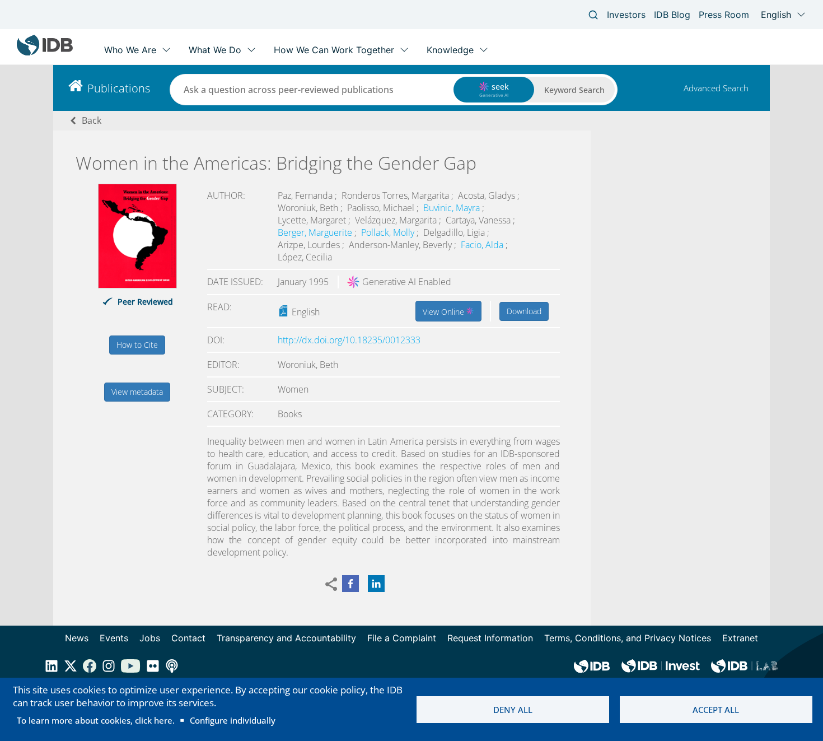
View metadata (137, 391)
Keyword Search (574, 90)
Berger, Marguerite (316, 232)
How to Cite (137, 344)
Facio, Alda (483, 245)
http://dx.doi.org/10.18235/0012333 (349, 340)
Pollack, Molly (389, 232)
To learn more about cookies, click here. (96, 720)
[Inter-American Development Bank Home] (45, 53)
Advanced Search (716, 88)
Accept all (716, 709)
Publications (118, 88)
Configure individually (232, 720)
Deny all (512, 709)
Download (524, 311)
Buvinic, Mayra (452, 208)
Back (91, 120)
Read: (219, 307)
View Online (444, 311)
